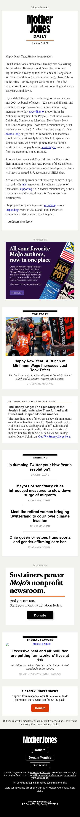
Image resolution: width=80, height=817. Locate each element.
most (24, 184)
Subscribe (40, 765)
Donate (40, 750)
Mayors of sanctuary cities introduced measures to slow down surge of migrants (40, 490)
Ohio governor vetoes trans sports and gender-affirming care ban (40, 539)
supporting (26, 189)
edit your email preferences (47, 775)
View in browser (40, 7)
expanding (13, 210)
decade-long (13, 134)
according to (36, 111)
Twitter (56, 724)
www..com (40, 801)
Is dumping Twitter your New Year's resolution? (40, 467)
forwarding (57, 721)
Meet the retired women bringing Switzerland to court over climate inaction (40, 516)
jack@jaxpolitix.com (40, 772)
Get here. (54, 436)
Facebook (42, 724)
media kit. (62, 782)
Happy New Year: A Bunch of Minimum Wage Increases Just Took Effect (40, 365)
